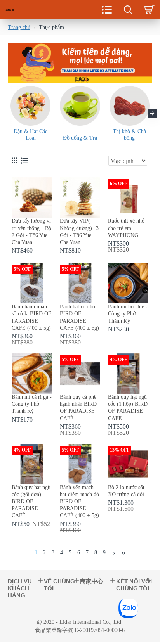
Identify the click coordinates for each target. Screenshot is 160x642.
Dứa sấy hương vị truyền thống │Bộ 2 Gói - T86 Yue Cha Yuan (31, 231)
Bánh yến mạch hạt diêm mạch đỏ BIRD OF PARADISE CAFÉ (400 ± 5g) (79, 502)
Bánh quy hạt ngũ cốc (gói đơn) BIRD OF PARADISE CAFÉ (31, 502)
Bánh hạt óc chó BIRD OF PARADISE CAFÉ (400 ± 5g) (79, 317)
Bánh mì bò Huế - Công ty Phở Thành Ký (128, 314)
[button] (7, 113)
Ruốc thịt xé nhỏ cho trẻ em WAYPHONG (126, 228)
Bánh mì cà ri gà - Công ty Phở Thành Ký (32, 404)
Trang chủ (19, 27)
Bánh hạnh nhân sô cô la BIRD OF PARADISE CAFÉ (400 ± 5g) (31, 317)
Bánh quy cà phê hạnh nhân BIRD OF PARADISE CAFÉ (78, 407)
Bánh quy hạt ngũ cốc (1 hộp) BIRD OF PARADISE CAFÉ (128, 407)
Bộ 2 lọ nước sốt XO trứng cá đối (126, 491)
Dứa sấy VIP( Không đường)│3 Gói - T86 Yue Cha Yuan (79, 231)
